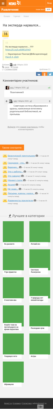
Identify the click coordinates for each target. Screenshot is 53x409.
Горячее (16, 16)
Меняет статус (15, 180)
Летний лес (35, 244)
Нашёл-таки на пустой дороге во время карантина (11, 327)
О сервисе (17, 403)
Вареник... (13, 167)
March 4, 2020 (12, 56)
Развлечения (10, 9)
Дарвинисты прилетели (20, 200)
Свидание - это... (16, 162)
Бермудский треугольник (21, 155)
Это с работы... (15, 171)
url (28, 87)
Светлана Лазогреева (36, 271)
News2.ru (8, 403)
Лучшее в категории (28, 216)
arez (12, 87)
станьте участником (29, 126)
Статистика (27, 403)
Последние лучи (37, 328)
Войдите (11, 126)
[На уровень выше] (6, 101)
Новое (26, 16)
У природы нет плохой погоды (37, 299)
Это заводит (14, 175)
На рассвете (9, 244)
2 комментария (11, 69)
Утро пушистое (10, 272)
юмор (7, 67)
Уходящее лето (10, 356)
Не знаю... (13, 188)
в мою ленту (40, 10)
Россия (15, 67)
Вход (49, 3)
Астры (33, 356)
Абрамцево (9, 384)
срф (14, 65)
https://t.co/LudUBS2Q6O (18, 49)
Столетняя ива (10, 300)
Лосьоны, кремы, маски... (21, 193)
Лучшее (7, 16)
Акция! (11, 184)
